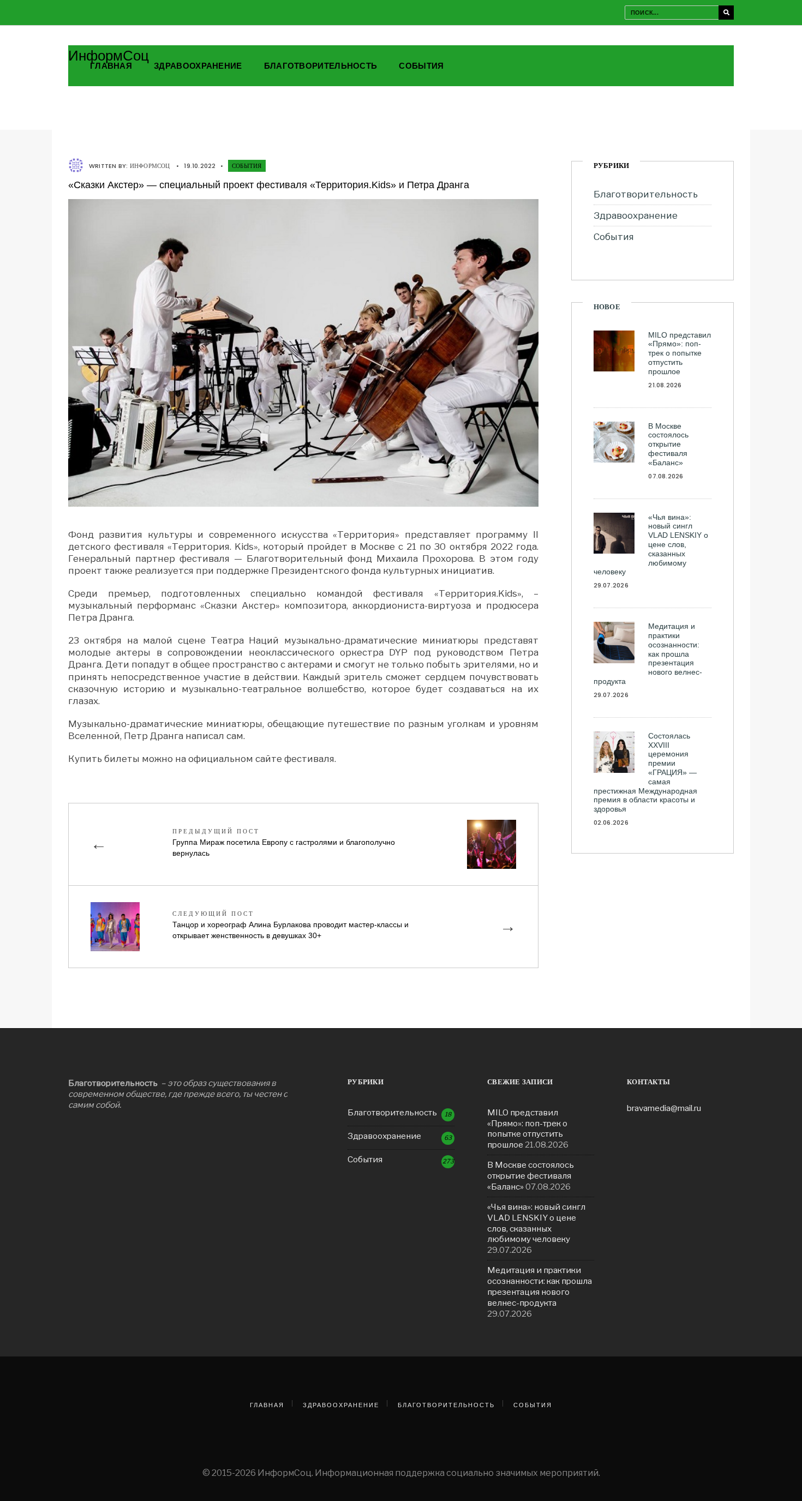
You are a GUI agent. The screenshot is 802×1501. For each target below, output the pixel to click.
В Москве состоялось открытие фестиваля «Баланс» (668, 444)
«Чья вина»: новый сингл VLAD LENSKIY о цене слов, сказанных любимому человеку (651, 545)
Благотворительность (321, 65)
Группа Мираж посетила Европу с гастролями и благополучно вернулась (283, 842)
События (421, 65)
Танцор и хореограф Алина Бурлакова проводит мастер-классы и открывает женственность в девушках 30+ (290, 924)
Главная (111, 65)
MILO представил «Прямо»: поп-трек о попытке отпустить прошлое (679, 353)
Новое (607, 307)
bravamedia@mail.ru (664, 1108)
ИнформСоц (108, 55)
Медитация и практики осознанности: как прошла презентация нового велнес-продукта (648, 654)
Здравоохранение (198, 65)
